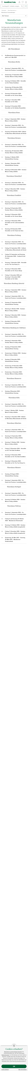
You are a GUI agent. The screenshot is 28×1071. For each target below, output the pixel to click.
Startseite (4, 10)
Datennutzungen (5, 1055)
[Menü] (2, 2)
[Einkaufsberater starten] (25, 6)
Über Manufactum (12, 10)
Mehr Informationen (22, 1069)
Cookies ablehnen (5, 1069)
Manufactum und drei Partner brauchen (13, 1051)
